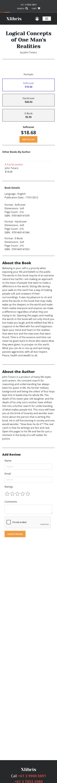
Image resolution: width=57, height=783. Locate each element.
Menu (46, 18)
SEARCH (21, 8)
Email (8, 473)
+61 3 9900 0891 (28, 4)
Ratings (9, 486)
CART (34, 8)
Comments (11, 501)
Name (8, 460)
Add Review (11, 454)
